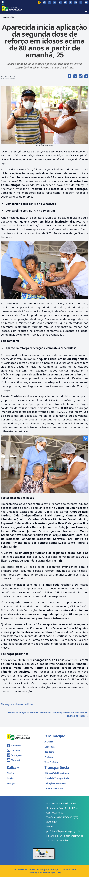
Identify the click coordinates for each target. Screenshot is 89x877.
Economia (49, 746)
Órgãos (10, 778)
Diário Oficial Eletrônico (56, 773)
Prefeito (48, 757)
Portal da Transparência (56, 778)
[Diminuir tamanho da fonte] (54, 2)
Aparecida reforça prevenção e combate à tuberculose (41, 348)
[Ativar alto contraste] (65, 2)
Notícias (11, 17)
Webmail (15, 760)
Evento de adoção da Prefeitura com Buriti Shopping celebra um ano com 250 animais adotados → (48, 714)
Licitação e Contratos (55, 783)
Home (4, 17)
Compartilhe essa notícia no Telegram (30, 210)
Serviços (11, 783)
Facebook (16, 745)
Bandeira (49, 751)
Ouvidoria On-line (53, 788)
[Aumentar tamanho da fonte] (60, 2)
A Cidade (48, 741)
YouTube (15, 750)
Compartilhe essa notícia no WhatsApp (31, 204)
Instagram (16, 755)
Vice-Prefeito (51, 762)
